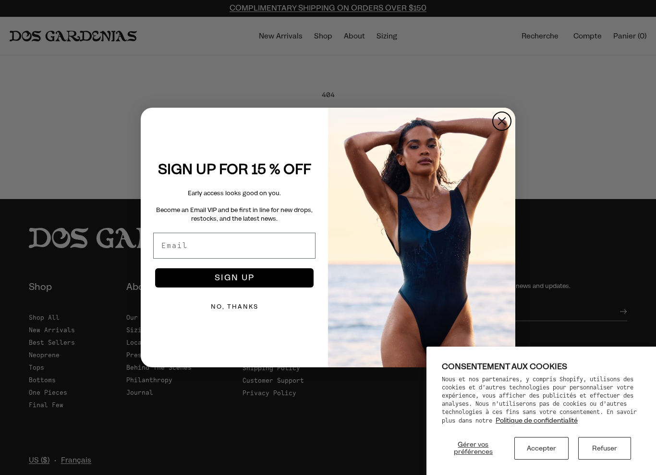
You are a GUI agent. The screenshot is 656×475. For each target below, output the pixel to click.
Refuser (604, 448)
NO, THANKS (234, 306)
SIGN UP (235, 278)
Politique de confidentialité (537, 420)
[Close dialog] (501, 121)
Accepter (541, 448)
